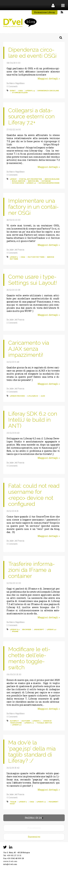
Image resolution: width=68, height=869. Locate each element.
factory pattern (36, 257)
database (46, 181)
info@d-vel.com (10, 864)
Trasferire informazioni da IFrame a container (31, 570)
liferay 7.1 (29, 723)
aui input (14, 721)
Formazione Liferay (44, 12)
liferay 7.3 (30, 91)
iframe (15, 631)
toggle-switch (44, 723)
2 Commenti (12, 322)
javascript (39, 629)
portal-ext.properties (30, 179)
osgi (20, 91)
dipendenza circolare (48, 91)
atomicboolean (20, 92)
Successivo (34, 836)
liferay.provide (17, 396)
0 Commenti (12, 86)
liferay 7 (14, 257)
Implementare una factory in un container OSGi (33, 206)
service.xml (33, 181)
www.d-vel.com (10, 861)
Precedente (34, 827)
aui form (25, 721)
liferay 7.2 (31, 183)
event (13, 91)
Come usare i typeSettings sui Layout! (32, 279)
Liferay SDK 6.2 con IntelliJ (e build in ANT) (32, 419)
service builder (52, 179)
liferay (13, 179)
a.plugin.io (32, 396)
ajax (43, 396)
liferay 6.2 (15, 629)
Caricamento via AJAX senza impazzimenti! (28, 348)
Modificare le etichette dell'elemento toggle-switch (29, 658)
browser (26, 629)
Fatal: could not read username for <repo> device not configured (33, 494)
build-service (18, 181)
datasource (18, 183)
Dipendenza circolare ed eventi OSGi (32, 52)
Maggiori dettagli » (49, 78)
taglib (13, 802)
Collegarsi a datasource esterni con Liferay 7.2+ (31, 116)
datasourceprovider (49, 183)
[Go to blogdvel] (20, 22)
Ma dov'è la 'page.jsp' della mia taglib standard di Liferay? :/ (32, 751)
